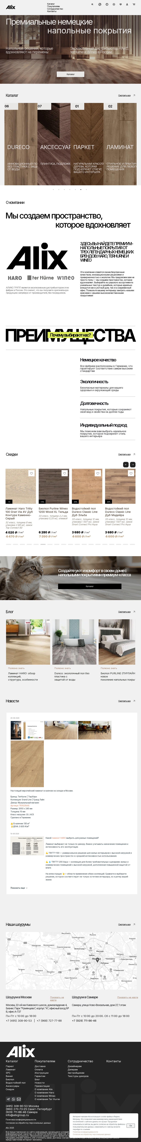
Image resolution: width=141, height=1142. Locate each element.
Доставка (40, 1066)
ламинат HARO (59, 838)
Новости (39, 1082)
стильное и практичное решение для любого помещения (92, 166)
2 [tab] (59, 190)
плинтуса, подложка (24, 163)
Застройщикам (76, 1072)
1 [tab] (54, 190)
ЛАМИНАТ (87, 147)
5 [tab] (76, 190)
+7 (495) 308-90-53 (19, 1020)
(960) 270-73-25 (16, 1109)
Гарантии (40, 1076)
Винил (9, 1076)
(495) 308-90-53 (17, 1106)
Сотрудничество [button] (55, 8)
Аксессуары (12, 1086)
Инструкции (41, 1072)
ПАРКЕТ (51, 147)
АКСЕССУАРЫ (26, 147)
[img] (10, 7)
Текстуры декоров (78, 1076)
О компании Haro (44, 1092)
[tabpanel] (21, 144)
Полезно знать (16, 668)
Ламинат (11, 1069)
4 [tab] (70, 190)
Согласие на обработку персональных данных (91, 1134)
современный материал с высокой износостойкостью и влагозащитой (122, 169)
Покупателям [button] (53, 6)
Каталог (12, 1061)
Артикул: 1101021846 (20, 805)
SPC (112, 147)
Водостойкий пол (15, 1082)
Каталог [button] (51, 3)
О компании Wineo (45, 1096)
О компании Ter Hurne (47, 1099)
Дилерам (73, 1069)
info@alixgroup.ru (17, 1115)
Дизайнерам (75, 1066)
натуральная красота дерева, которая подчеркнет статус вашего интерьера (56, 168)
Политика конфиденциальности (21, 1119)
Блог (37, 1079)
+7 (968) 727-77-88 (49, 1020)
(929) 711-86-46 (16, 1112)
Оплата (39, 1069)
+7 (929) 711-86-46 (84, 1020)
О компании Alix (44, 1089)
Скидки (10, 1089)
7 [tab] (87, 190)
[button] (132, 464)
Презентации (42, 1086)
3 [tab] (65, 190)
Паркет (10, 1066)
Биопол (10, 1079)
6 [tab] (81, 190)
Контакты (51, 11)
